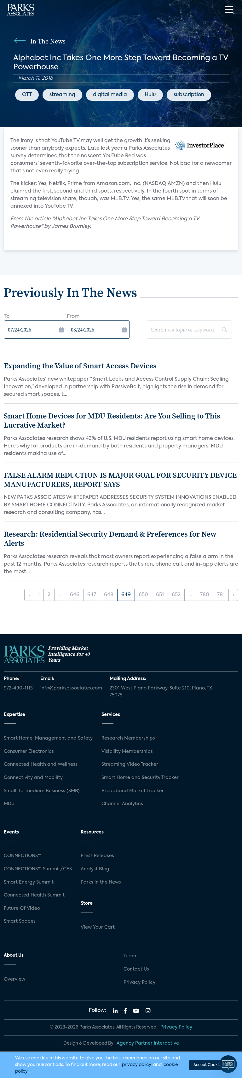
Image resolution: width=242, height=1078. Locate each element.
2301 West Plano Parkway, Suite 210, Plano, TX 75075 (161, 691)
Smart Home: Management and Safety (48, 738)
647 (91, 594)
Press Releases (97, 856)
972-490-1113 (18, 688)
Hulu (150, 94)
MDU (9, 804)
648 (108, 594)
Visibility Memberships (127, 751)
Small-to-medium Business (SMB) (42, 791)
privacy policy (136, 1065)
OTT (27, 94)
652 (176, 594)
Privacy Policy (139, 982)
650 (143, 594)
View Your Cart (98, 927)
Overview (14, 979)
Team (130, 956)
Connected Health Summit (34, 895)
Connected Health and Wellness (41, 764)
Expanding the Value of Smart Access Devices (80, 365)
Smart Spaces (20, 921)
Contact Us (136, 969)
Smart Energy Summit (29, 882)
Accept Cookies (207, 1065)
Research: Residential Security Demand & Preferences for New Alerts (110, 538)
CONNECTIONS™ (23, 856)
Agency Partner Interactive (148, 1043)
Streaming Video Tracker (129, 764)
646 (74, 594)
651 (160, 594)
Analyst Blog (95, 869)
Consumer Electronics (29, 751)
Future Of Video (22, 908)
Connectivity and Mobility (33, 777)
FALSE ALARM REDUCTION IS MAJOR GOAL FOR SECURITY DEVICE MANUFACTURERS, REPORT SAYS (120, 479)
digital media (110, 94)
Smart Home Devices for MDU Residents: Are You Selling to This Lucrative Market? (112, 420)
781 (221, 594)
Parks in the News (101, 882)
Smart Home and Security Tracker (140, 777)
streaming (62, 94)
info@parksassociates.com (71, 688)
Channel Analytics (122, 804)
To (6, 316)
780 (204, 594)
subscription (189, 94)
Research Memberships (128, 738)
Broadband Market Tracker (132, 791)
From (73, 316)
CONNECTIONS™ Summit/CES (38, 869)
